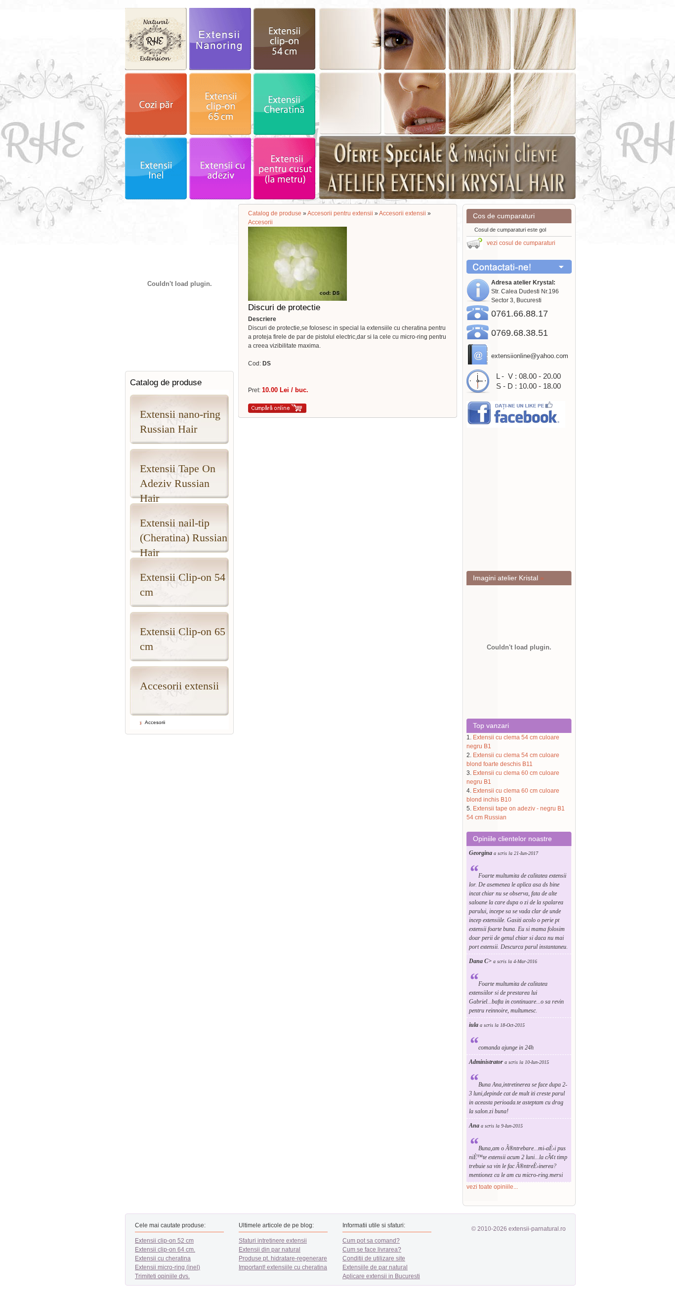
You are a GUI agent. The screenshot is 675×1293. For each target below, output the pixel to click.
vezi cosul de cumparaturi (521, 243)
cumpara (277, 408)
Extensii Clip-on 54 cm (182, 584)
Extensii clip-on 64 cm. (165, 1249)
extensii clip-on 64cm (220, 104)
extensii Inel (156, 168)
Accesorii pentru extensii (340, 213)
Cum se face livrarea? (371, 1249)
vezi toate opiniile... (492, 1186)
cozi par (156, 104)
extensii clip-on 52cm (284, 39)
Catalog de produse (274, 213)
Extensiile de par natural (375, 1267)
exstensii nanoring (220, 39)
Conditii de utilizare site (373, 1258)
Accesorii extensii (179, 686)
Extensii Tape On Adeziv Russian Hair (177, 480)
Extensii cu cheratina (163, 1258)
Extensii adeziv (220, 168)
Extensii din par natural (269, 1249)
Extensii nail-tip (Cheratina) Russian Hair (183, 535)
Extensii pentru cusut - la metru (284, 168)
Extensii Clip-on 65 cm (182, 638)
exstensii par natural (156, 39)
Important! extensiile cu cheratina (283, 1267)
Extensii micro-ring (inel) (167, 1267)
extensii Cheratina (284, 104)
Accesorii (155, 722)
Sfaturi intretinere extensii (273, 1240)
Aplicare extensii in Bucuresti (381, 1276)
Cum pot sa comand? (371, 1240)
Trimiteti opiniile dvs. (162, 1276)
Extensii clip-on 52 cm (164, 1240)
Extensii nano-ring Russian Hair (180, 421)
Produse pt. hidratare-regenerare (283, 1258)
